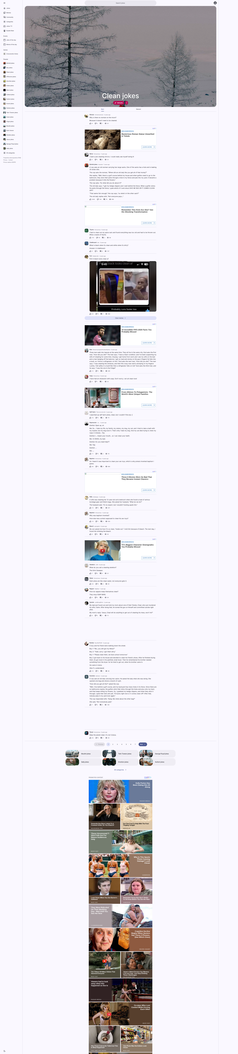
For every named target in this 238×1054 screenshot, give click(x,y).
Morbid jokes (93, 164)
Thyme (91, 229)
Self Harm (92, 412)
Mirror (91, 154)
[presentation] (86, 115)
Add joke (120, 103)
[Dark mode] (4, 1051)
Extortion (92, 676)
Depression (93, 422)
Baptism (92, 458)
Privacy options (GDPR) (9, 162)
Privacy (5, 160)
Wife (90, 497)
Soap (91, 376)
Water (91, 578)
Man (90, 349)
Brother (91, 643)
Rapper (91, 588)
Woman (91, 114)
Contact (11, 160)
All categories (119, 770)
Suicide (91, 602)
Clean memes (119, 318)
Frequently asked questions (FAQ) (12, 157)
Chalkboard (93, 242)
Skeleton (92, 564)
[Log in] (215, 3)
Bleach (91, 526)
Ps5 (90, 256)
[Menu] (4, 3)
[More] (126, 103)
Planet (91, 732)
